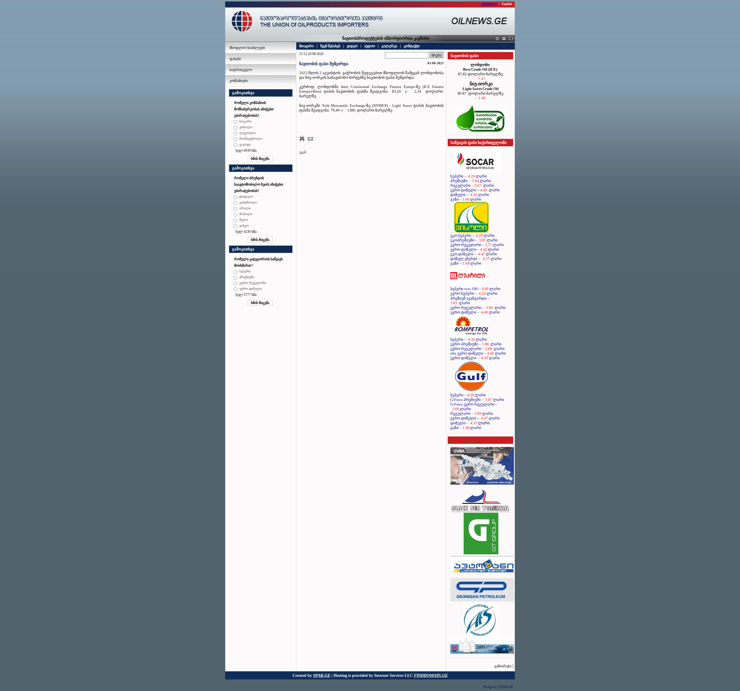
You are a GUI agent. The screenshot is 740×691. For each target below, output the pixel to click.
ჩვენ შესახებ (330, 46)
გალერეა (389, 46)
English (507, 4)
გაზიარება (502, 666)
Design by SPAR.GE (498, 687)
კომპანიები (239, 81)
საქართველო (241, 70)
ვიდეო (352, 46)
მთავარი (306, 46)
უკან (302, 152)
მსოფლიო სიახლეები (247, 48)
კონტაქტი (412, 46)
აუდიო (369, 46)
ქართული (489, 4)
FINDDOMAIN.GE (431, 675)
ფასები (235, 59)
